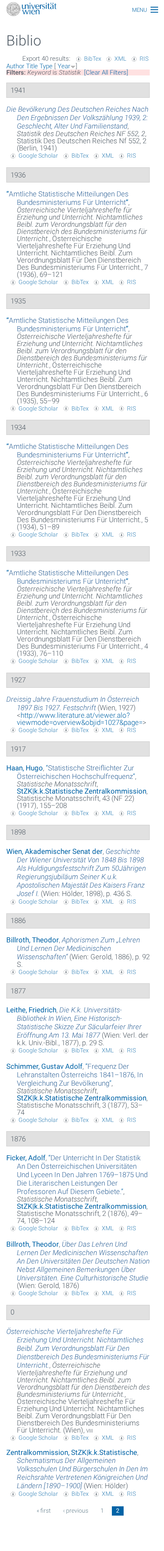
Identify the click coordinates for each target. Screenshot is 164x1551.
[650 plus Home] (82, 10)
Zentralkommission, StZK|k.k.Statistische (71, 1452)
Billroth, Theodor (32, 940)
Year (64, 66)
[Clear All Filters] (106, 72)
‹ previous (75, 1510)
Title (32, 66)
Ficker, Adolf (25, 1158)
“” (67, 198)
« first (44, 1510)
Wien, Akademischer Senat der (54, 851)
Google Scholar (38, 155)
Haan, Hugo (24, 768)
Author (15, 66)
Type (46, 66)
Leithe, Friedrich (31, 1010)
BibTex (92, 58)
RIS (144, 58)
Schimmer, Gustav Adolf (44, 1066)
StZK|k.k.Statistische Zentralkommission (81, 791)
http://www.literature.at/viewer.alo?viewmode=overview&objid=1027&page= (80, 719)
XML (120, 58)
